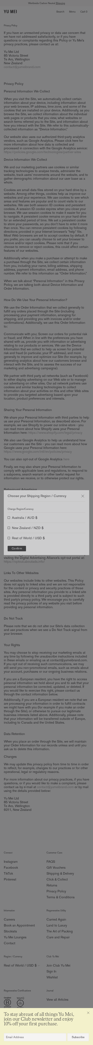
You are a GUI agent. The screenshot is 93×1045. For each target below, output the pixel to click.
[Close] (88, 1012)
